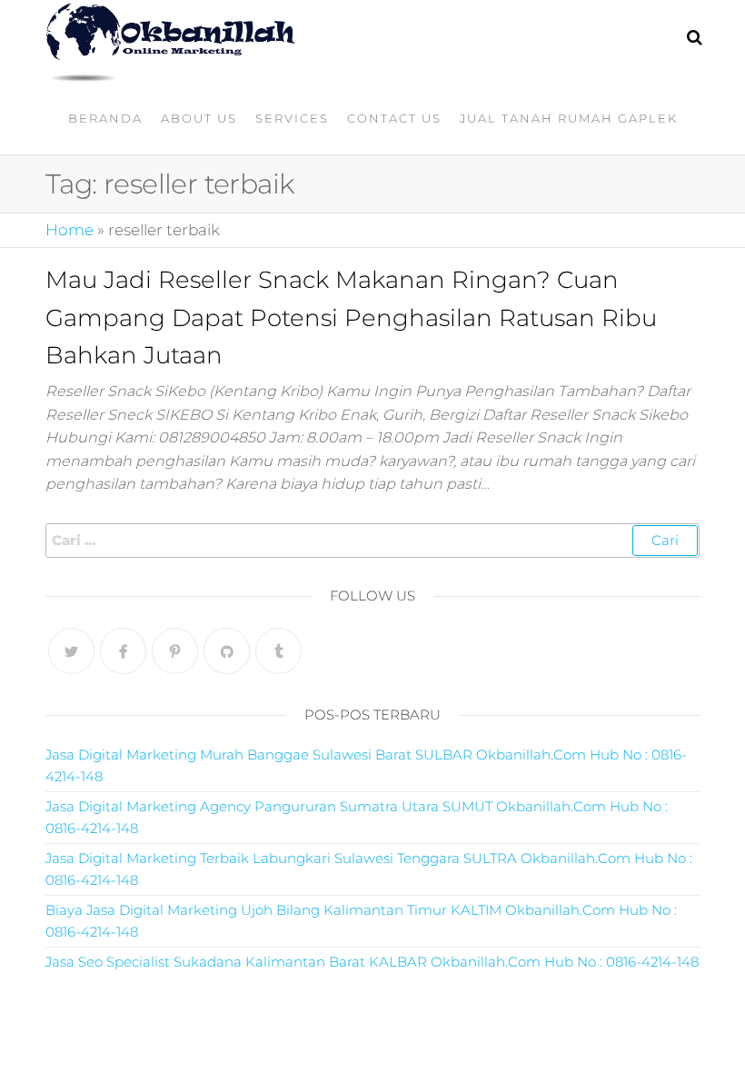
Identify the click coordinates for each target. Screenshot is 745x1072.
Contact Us (394, 118)
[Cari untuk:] (372, 540)
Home (69, 230)
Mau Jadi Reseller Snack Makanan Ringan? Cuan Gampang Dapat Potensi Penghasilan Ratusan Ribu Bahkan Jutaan (351, 317)
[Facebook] (123, 651)
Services (292, 118)
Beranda (105, 118)
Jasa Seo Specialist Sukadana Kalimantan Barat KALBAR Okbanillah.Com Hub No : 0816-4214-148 (372, 961)
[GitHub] (227, 651)
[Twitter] (71, 651)
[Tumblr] (278, 651)
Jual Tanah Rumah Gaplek (569, 118)
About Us (199, 118)
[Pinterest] (175, 651)
